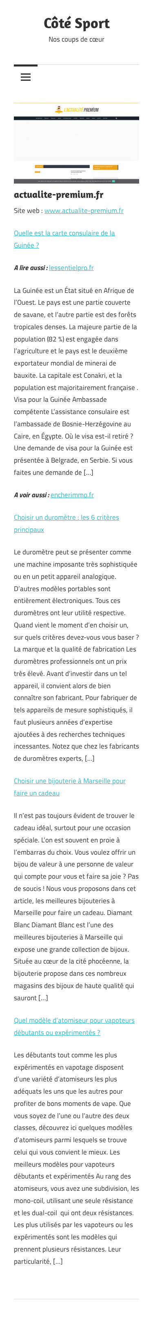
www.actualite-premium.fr (84, 210)
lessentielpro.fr (71, 267)
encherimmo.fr (72, 495)
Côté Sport (77, 22)
